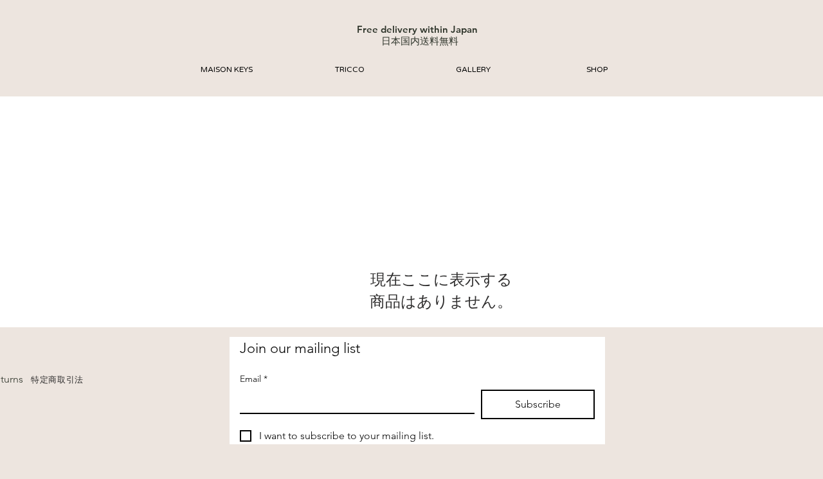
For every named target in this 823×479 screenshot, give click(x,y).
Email (253, 379)
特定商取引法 (57, 380)
